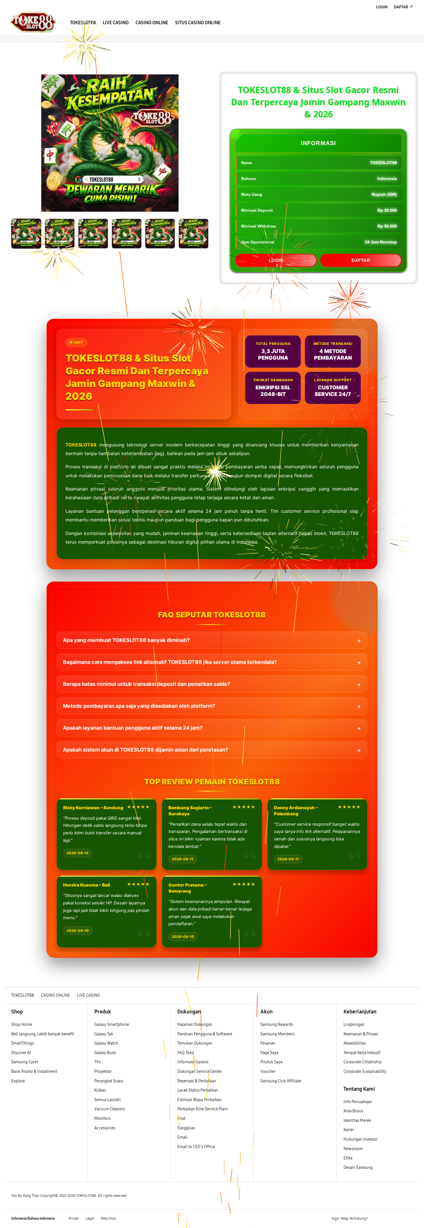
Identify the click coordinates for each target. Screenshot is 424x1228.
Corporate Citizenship (363, 1062)
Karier (349, 1129)
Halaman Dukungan (194, 1024)
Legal (90, 1218)
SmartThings (22, 1043)
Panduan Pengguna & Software (204, 1034)
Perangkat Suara (108, 1081)
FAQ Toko (185, 1052)
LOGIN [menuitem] (382, 7)
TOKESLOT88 (81, 445)
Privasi (74, 1218)
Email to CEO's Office (196, 1146)
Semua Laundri (107, 1099)
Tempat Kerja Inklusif (362, 1052)
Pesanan (268, 1043)
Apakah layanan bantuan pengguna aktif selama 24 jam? (132, 728)
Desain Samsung (359, 1167)
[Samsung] (33, 22)
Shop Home (21, 1024)
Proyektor (103, 1071)
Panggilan (186, 1128)
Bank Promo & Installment (34, 1071)
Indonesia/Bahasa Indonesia (33, 1218)
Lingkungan (354, 1024)
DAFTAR (361, 260)
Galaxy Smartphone (111, 1024)
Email (182, 1137)
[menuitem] (83, 22)
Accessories (104, 1128)
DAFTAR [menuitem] (401, 7)
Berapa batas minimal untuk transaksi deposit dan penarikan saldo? (146, 684)
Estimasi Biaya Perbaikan (199, 1099)
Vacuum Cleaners (109, 1109)
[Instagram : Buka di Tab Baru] (398, 1218)
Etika (348, 1158)
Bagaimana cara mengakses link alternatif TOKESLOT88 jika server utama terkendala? (170, 662)
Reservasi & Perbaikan (196, 1081)
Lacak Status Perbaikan (197, 1090)
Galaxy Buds (105, 1052)
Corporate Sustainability (365, 1071)
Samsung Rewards (276, 1024)
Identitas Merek (357, 1120)
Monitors (102, 1118)
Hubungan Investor (361, 1139)
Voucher (268, 1071)
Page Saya (269, 1052)
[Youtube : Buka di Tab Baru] (409, 1218)
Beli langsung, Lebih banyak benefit (42, 1034)
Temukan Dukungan (194, 1043)
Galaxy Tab (103, 1034)
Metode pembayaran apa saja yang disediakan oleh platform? (139, 706)
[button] (9, 48)
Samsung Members (277, 1034)
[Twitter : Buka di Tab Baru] (386, 1218)
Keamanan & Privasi (361, 1034)
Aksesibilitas (355, 1043)
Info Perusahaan (358, 1101)
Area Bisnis (353, 1111)
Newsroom (354, 1148)
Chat (181, 1118)
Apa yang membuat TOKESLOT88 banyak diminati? (126, 640)
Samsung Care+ (25, 1062)
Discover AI (21, 1052)
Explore (18, 1081)
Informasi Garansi (193, 1062)
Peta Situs (108, 1218)
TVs (97, 1062)
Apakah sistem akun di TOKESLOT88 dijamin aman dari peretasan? (145, 750)
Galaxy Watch (106, 1043)
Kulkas (100, 1090)
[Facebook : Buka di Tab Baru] (375, 1218)
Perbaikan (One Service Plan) (202, 1109)
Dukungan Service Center (199, 1071)
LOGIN (276, 260)
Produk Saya (271, 1062)
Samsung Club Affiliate (280, 1081)
